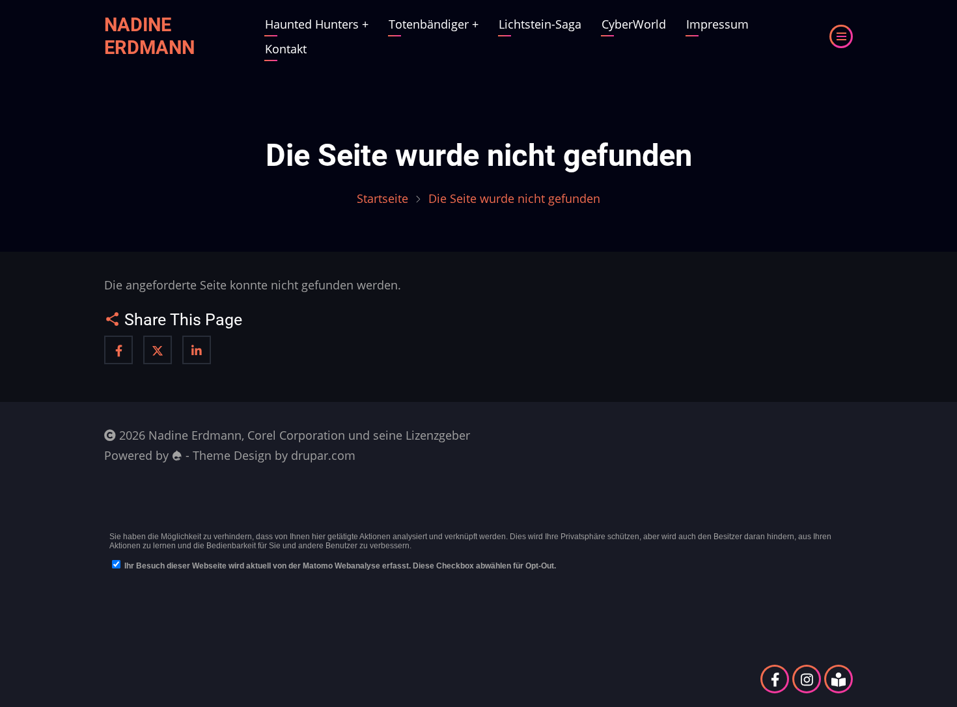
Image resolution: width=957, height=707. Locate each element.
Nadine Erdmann (149, 36)
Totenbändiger (433, 24)
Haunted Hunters (316, 24)
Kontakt (286, 49)
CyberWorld (634, 24)
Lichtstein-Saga (540, 24)
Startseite (382, 198)
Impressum (717, 24)
